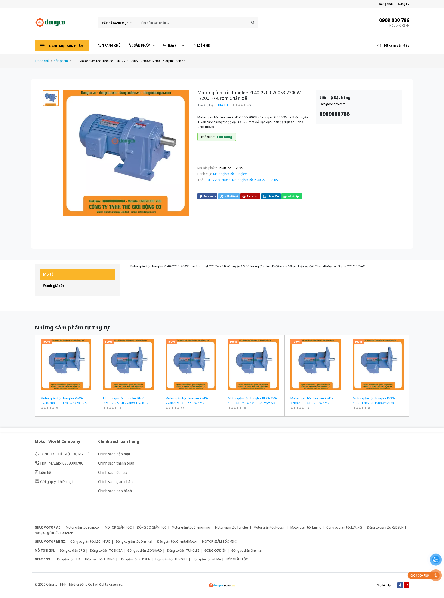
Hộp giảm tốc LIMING (100, 559)
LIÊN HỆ (203, 45)
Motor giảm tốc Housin (269, 527)
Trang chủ (42, 61)
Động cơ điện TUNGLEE (183, 550)
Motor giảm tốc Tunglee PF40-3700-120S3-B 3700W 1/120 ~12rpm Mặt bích (311, 403)
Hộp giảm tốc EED (68, 559)
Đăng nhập (386, 3)
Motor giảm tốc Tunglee (230, 174)
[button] (393, 45)
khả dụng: (208, 137)
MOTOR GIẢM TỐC (118, 527)
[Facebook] (400, 585)
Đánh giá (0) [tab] (53, 285)
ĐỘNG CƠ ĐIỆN (215, 550)
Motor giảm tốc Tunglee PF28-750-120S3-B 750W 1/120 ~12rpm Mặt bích (252, 403)
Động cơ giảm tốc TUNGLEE (54, 532)
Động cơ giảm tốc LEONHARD (90, 541)
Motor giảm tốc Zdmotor (83, 527)
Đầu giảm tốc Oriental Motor (177, 541)
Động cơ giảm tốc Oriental (134, 541)
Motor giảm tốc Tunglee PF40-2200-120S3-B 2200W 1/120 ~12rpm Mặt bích (187, 403)
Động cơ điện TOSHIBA (106, 550)
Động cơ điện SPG (72, 550)
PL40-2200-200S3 (218, 180)
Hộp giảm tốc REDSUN (135, 559)
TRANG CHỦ (111, 45)
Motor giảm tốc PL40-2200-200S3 (256, 180)
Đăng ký (403, 3)
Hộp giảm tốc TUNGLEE (171, 559)
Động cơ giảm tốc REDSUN (385, 527)
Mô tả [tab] (48, 274)
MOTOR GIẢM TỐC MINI (219, 541)
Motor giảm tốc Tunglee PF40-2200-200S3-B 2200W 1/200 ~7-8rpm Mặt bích (126, 403)
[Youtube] (406, 585)
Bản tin (174, 45)
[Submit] (253, 22)
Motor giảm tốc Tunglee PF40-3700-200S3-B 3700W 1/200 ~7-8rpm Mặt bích (64, 403)
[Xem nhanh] (92, 341)
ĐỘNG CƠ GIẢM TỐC (152, 527)
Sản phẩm (61, 61)
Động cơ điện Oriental (246, 550)
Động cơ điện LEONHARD (144, 550)
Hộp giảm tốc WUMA (207, 559)
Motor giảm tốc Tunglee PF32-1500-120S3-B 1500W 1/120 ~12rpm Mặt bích (374, 403)
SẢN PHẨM (142, 45)
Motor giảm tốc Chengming (191, 527)
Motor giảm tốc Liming (305, 527)
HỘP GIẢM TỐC (237, 559)
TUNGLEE (222, 105)
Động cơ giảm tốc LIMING (344, 527)
